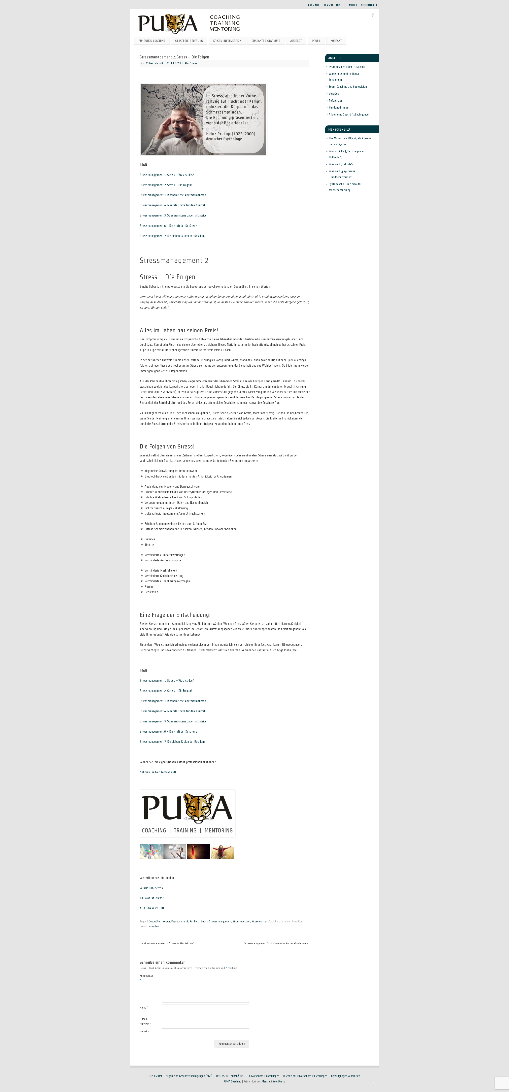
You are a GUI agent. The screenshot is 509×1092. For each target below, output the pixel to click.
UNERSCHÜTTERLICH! (334, 5)
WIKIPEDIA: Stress (151, 888)
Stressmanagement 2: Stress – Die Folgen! (166, 185)
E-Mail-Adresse (145, 1021)
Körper (166, 921)
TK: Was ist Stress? (152, 898)
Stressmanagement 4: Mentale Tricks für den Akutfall (173, 205)
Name (144, 1007)
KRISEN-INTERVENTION (227, 40)
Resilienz (194, 921)
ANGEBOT (296, 40)
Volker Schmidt (154, 63)
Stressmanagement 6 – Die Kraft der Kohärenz (168, 225)
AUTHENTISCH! (369, 5)
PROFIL (316, 40)
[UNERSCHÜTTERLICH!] (174, 857)
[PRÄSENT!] (151, 857)
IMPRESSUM (155, 1075)
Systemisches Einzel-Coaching (347, 66)
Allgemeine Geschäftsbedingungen (349, 114)
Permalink (153, 926)
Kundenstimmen (339, 107)
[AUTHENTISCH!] (222, 857)
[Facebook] (373, 15)
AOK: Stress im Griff (152, 908)
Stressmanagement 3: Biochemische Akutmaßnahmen (173, 195)
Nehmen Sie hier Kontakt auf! (158, 772)
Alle (187, 63)
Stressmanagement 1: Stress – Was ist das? (167, 175)
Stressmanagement (220, 921)
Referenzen (336, 100)
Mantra (266, 1081)
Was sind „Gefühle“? (341, 164)
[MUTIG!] (198, 857)
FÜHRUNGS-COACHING (152, 40)
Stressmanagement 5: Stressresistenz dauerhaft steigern (174, 215)
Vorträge (334, 93)
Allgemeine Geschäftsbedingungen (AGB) (189, 1075)
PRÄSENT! (313, 5)
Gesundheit (155, 921)
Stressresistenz (260, 921)
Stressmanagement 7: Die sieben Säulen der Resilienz (172, 236)
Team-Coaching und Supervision (348, 86)
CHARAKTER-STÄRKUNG (266, 40)
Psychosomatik (179, 921)
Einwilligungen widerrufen (345, 1075)
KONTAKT (336, 40)
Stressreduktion (241, 921)
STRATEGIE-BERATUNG (189, 40)
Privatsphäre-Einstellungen (264, 1075)
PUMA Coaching (232, 1081)
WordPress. (279, 1081)
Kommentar (145, 978)
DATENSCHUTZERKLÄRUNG (230, 1075)
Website (144, 1031)
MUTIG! (353, 5)
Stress (193, 63)
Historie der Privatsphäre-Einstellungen (305, 1075)
